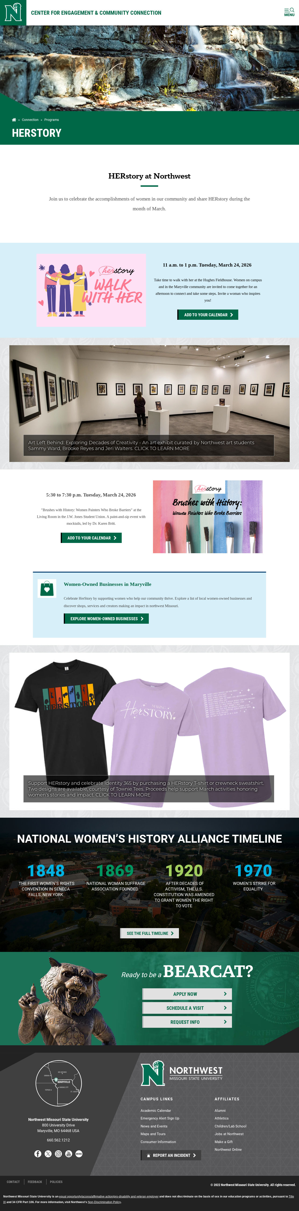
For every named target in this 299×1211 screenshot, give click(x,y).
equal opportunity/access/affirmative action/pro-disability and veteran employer (109, 1196)
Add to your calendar (206, 314)
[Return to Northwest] (13, 12)
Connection (30, 120)
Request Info (185, 1022)
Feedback (35, 1182)
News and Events (154, 1126)
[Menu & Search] (289, 12)
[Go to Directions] (58, 1110)
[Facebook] (37, 1155)
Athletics (222, 1118)
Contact (13, 1182)
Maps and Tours (153, 1133)
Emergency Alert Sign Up (160, 1118)
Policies (56, 1182)
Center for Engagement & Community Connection (96, 12)
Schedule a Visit (185, 1008)
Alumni (220, 1110)
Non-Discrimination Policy (104, 1202)
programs (51, 120)
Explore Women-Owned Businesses (104, 618)
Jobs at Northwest (229, 1133)
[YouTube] (68, 1155)
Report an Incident (171, 1155)
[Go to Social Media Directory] (78, 1155)
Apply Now (185, 994)
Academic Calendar (156, 1110)
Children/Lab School (230, 1126)
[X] (48, 1155)
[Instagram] (58, 1155)
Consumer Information (158, 1141)
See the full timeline (147, 933)
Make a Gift (224, 1141)
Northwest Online (228, 1149)
